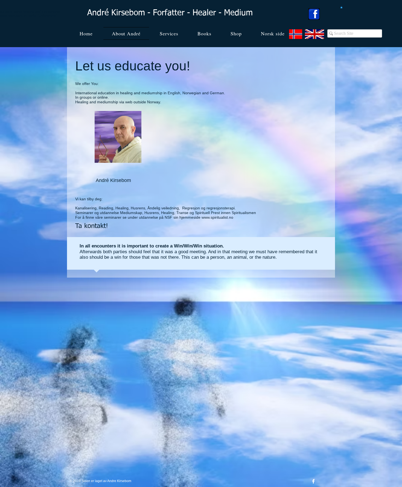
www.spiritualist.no (217, 217)
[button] (341, 7)
